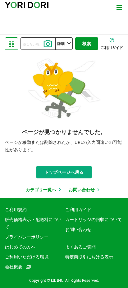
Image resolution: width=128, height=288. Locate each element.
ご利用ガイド (78, 209)
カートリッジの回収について (93, 219)
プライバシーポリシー (26, 237)
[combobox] (38, 44)
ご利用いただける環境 (26, 257)
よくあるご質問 (80, 247)
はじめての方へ (20, 247)
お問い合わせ (78, 229)
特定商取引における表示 (89, 257)
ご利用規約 (16, 209)
